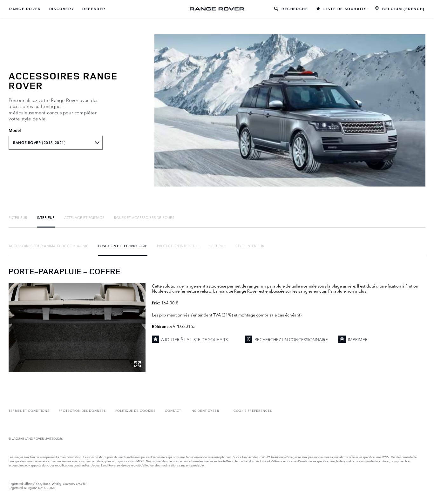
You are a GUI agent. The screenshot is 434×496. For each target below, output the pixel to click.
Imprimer (358, 339)
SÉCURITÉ (217, 245)
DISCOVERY (61, 9)
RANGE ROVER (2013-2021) (39, 142)
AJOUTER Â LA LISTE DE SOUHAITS (194, 339)
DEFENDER (93, 9)
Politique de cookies (135, 410)
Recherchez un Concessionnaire (291, 339)
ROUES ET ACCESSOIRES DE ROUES (144, 217)
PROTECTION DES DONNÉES (82, 410)
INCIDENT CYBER (205, 410)
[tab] (18, 217)
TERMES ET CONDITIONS (29, 410)
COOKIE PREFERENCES (253, 410)
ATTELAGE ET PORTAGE (84, 217)
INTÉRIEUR (46, 217)
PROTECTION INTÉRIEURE (178, 245)
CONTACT (173, 410)
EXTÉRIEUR (18, 217)
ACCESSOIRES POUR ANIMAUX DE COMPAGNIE (48, 245)
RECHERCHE (294, 9)
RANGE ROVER (25, 9)
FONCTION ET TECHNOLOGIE (122, 245)
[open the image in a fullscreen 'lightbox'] (77, 327)
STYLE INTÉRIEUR (249, 245)
